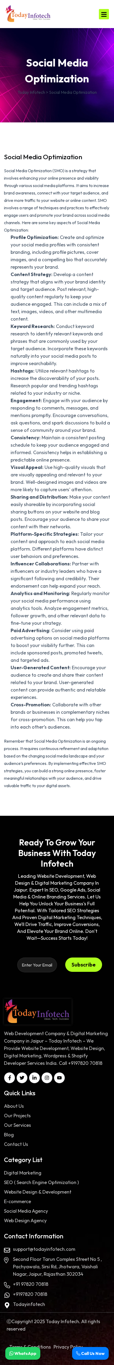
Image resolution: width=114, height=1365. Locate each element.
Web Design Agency (25, 1220)
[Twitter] (22, 1077)
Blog (9, 1135)
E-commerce (17, 1201)
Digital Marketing (22, 1173)
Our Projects (17, 1116)
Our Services (17, 1125)
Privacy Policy (68, 1347)
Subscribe (84, 964)
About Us (14, 1106)
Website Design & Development (37, 1192)
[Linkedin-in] (34, 1077)
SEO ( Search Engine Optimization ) (41, 1182)
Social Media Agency (26, 1211)
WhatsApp (25, 1353)
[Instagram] (46, 1077)
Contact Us (16, 1144)
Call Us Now (92, 1353)
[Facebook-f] (9, 1077)
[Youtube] (59, 1077)
